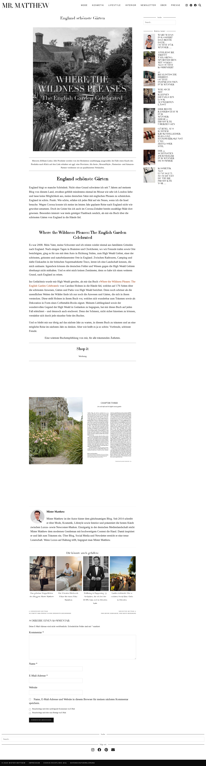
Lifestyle (114, 5)
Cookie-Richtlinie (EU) (55, 763)
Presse (175, 5)
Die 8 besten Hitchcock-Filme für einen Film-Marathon (68, 596)
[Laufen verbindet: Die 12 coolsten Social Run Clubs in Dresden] (123, 573)
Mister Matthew (17, 763)
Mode (84, 5)
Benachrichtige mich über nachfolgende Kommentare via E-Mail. (53, 709)
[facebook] (99, 750)
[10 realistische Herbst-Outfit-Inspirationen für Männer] (149, 78)
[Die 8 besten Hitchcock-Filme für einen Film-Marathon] (69, 573)
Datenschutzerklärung (82, 763)
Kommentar (36, 632)
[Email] (113, 750)
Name (33, 663)
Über (163, 5)
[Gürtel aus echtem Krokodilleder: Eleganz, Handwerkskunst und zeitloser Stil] (149, 135)
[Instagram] (187, 5)
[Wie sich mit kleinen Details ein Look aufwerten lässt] (149, 96)
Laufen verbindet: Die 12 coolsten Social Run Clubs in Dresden (122, 596)
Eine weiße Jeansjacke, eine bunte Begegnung (118, 612)
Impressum (34, 763)
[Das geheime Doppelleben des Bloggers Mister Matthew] (42, 573)
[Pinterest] (191, 5)
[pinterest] (106, 750)
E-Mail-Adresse (38, 675)
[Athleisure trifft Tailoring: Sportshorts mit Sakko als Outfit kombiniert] (149, 59)
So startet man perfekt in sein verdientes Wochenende (50, 612)
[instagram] (92, 750)
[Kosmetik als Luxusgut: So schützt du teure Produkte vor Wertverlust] (149, 175)
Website (33, 687)
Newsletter (148, 5)
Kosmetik (98, 5)
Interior (130, 5)
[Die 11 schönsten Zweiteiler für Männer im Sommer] (149, 157)
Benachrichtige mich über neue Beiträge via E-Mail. (49, 713)
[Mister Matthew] (26, 5)
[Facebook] (195, 5)
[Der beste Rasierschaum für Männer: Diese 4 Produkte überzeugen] (149, 115)
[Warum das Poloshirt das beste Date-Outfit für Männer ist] (149, 41)
